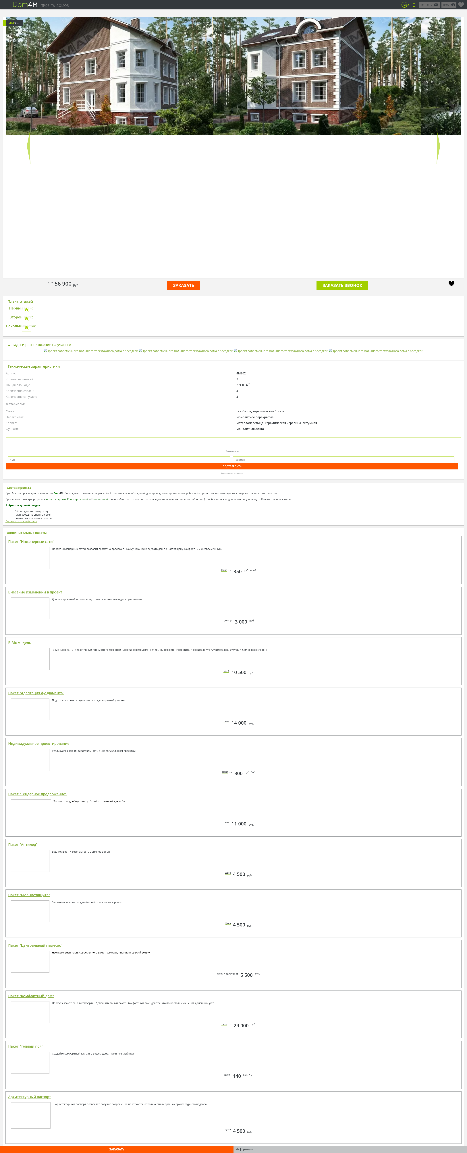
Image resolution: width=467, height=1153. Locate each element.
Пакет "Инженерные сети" (31, 757)
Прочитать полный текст (21, 737)
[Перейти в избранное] (461, 3)
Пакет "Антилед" (23, 1060)
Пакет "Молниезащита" (29, 1110)
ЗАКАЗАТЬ (183, 285)
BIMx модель (19, 858)
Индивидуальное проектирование (38, 959)
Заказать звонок (342, 285)
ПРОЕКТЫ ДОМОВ (55, 5)
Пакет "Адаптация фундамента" (36, 908)
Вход (446, 4)
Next (438, 146)
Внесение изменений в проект (35, 808)
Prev (28, 146)
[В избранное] (451, 284)
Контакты (426, 4)
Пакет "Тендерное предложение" (37, 1009)
